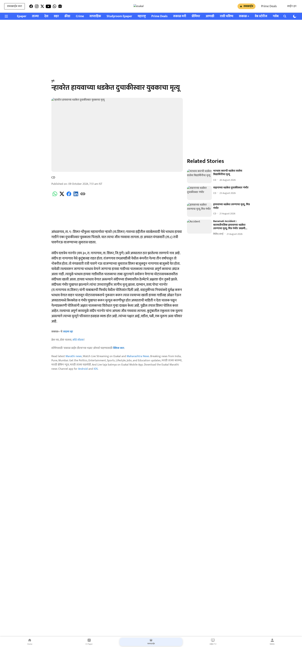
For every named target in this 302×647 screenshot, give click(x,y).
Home (29, 644)
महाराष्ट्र (142, 16)
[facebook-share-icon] (69, 196)
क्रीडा (67, 16)
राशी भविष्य (226, 16)
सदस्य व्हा (68, 331)
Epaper (21, 16)
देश (46, 16)
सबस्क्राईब (248, 6)
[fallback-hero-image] (199, 176)
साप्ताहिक (95, 16)
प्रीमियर (196, 16)
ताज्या (35, 16)
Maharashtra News (138, 356)
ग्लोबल (277, 16)
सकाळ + (244, 16)
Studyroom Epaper (119, 16)
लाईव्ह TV (213, 644)
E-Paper (89, 644)
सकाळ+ (272, 644)
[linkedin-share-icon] (76, 196)
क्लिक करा (118, 348)
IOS (96, 369)
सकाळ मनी (179, 16)
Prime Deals (269, 6)
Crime (80, 16)
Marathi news (74, 356)
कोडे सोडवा (78, 339)
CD (53, 177)
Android (83, 369)
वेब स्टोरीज (261, 16)
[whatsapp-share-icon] (55, 196)
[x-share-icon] (62, 196)
